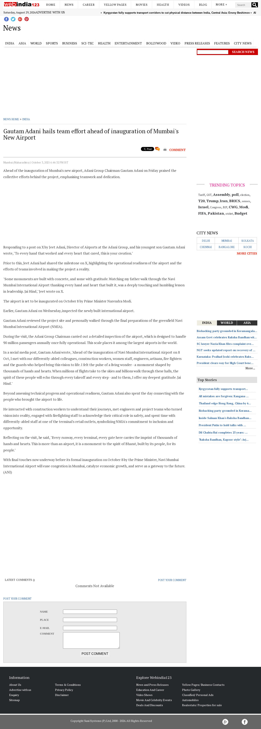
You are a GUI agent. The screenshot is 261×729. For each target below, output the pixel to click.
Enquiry (14, 695)
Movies (141, 5)
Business (69, 43)
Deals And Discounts (149, 705)
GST (209, 195)
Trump (212, 200)
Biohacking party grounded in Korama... (225, 410)
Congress (215, 207)
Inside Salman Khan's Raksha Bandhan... (225, 418)
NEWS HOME (11, 119)
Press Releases (197, 43)
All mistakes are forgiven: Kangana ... (224, 396)
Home (50, 5)
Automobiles (190, 700)
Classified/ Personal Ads (197, 695)
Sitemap (14, 700)
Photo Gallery (191, 690)
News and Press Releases (152, 685)
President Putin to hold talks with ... (222, 425)
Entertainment (128, 43)
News (69, 5)
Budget (240, 213)
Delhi (206, 241)
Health (163, 5)
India (9, 43)
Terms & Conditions (68, 685)
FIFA (202, 213)
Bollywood (156, 43)
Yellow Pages (115, 5)
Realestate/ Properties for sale (202, 705)
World (36, 43)
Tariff (201, 195)
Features (222, 43)
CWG (233, 206)
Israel (203, 206)
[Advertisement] (151, 27)
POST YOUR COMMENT (172, 580)
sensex (246, 201)
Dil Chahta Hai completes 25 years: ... (223, 432)
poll (235, 194)
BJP (225, 207)
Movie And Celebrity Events (154, 700)
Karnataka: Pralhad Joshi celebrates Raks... (225, 356)
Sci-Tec (87, 43)
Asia (22, 43)
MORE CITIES (247, 253)
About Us (15, 685)
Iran (224, 200)
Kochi (247, 247)
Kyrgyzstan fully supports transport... (223, 389)
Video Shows (144, 695)
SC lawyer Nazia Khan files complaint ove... (225, 344)
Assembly (221, 194)
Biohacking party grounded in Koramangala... (227, 331)
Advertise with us (50, 12)
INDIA (26, 119)
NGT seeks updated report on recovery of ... (226, 350)
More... (250, 368)
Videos (184, 5)
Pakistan (216, 213)
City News (242, 43)
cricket (229, 213)
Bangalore (227, 247)
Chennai (206, 247)
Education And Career (150, 690)
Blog (203, 5)
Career (89, 5)
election (244, 195)
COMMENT (177, 150)
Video (175, 43)
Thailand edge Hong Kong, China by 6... (225, 403)
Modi (243, 206)
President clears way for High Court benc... (225, 363)
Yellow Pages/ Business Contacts (203, 685)
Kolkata (247, 241)
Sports (52, 43)
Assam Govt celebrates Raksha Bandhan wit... (227, 337)
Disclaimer (62, 695)
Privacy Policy (64, 690)
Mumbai (226, 241)
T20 (201, 200)
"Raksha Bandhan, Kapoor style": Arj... (224, 439)
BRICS (234, 200)
